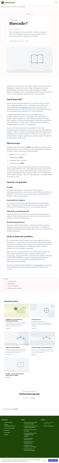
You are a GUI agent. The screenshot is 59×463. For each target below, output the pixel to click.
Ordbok (28, 13)
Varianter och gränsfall (13, 286)
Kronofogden (30, 248)
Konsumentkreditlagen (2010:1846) (27, 107)
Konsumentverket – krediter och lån (17, 138)
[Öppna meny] (56, 2)
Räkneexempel (11, 283)
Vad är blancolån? (12, 281)
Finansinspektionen (39, 265)
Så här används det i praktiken (15, 288)
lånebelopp (7, 432)
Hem (2, 6)
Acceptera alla (53, 460)
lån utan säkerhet (24, 196)
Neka (45, 460)
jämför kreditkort (8, 422)
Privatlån (33, 398)
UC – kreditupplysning (30, 124)
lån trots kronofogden (9, 428)
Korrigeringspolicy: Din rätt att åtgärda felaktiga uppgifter (30, 434)
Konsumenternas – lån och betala (14, 255)
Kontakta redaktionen (49, 426)
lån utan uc (6, 430)
